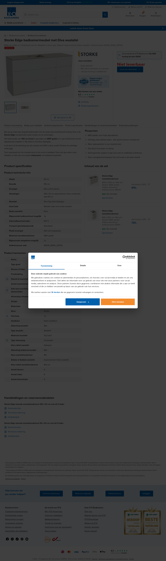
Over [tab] (119, 265)
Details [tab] (83, 265)
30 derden (55, 292)
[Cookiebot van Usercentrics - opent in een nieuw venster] (124, 257)
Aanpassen (81, 302)
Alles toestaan (118, 302)
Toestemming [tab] (46, 266)
